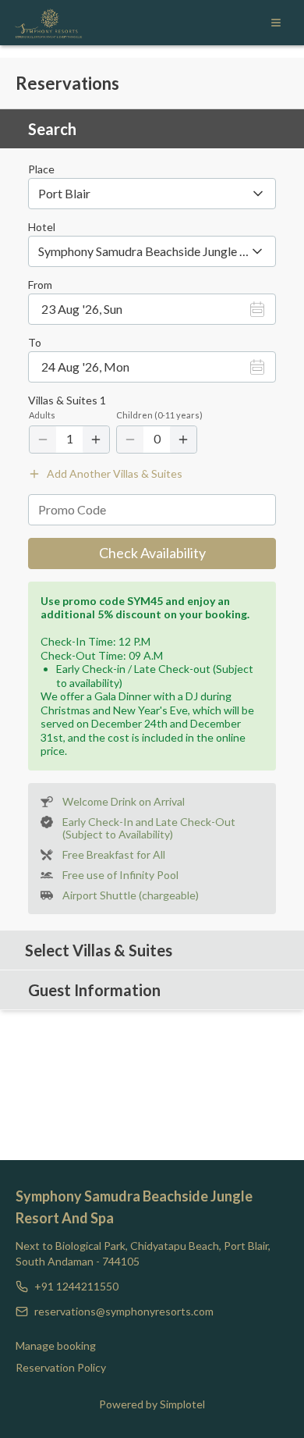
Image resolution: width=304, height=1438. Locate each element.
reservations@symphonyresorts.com (124, 1311)
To (34, 342)
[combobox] (152, 193)
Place (41, 169)
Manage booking (56, 1345)
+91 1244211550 (76, 1286)
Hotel (41, 227)
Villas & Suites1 (67, 400)
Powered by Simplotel (152, 1404)
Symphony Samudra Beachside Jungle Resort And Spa (134, 1206)
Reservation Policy (61, 1367)
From (40, 284)
